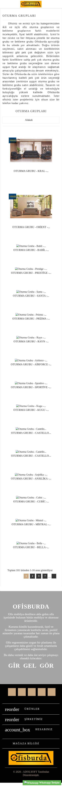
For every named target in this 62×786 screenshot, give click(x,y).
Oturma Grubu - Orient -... (31, 227)
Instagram (51, 692)
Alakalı (31, 120)
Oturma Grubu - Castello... (31, 432)
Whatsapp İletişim (49, 782)
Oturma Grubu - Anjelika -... (31, 478)
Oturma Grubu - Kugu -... (31, 410)
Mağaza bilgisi (26, 743)
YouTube (41, 692)
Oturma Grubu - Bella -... (31, 547)
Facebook (12, 692)
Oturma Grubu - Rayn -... (31, 341)
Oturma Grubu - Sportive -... (31, 387)
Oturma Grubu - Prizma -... (31, 318)
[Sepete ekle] (22, 178)
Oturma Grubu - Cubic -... (31, 501)
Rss (32, 692)
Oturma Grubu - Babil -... (31, 250)
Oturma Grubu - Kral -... (31, 171)
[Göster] (31, 178)
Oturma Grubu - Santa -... (31, 295)
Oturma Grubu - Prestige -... (31, 272)
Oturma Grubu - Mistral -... (31, 524)
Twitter (22, 692)
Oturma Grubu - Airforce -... (31, 364)
